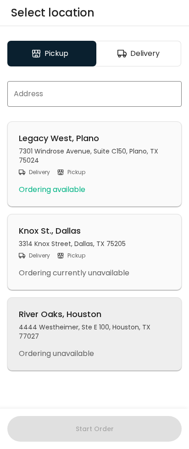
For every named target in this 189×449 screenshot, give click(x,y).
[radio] (51, 53)
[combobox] (94, 94)
